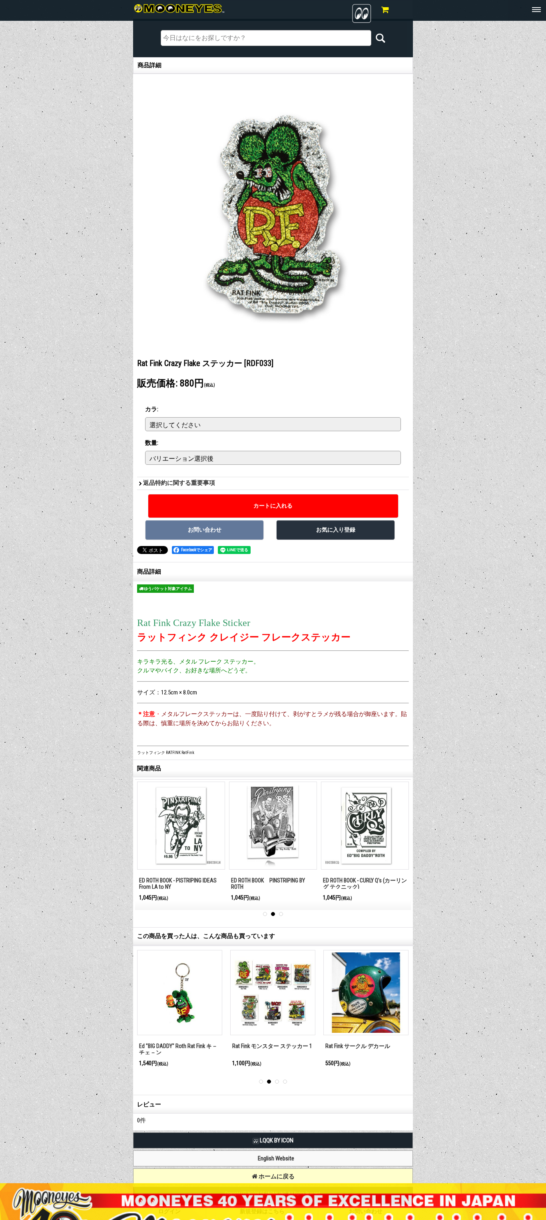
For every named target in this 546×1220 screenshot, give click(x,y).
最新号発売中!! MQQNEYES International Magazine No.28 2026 (178, 883)
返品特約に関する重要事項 (179, 482)
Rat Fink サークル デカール (158, 1046)
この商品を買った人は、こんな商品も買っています (206, 936)
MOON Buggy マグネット (248, 1046)
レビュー (149, 1104)
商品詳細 (149, 571)
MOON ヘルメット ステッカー (348, 1046)
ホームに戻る (276, 1176)
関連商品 (149, 768)
